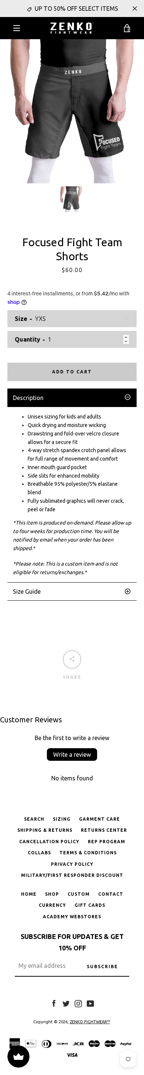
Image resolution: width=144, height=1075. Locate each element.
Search (34, 819)
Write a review (72, 754)
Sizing (62, 819)
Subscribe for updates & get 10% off (72, 942)
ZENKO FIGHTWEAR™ (90, 1022)
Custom (79, 894)
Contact (110, 894)
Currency (52, 905)
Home (29, 894)
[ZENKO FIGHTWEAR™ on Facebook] (54, 1003)
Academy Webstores (72, 916)
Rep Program (106, 841)
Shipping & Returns (44, 830)
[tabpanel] (72, 494)
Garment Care (99, 819)
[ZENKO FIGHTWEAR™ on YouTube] (90, 1003)
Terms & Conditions (88, 852)
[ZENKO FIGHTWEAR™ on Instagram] (78, 1003)
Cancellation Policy (49, 841)
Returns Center (104, 830)
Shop (52, 894)
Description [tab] (28, 397)
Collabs (39, 852)
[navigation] (16, 28)
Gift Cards (90, 905)
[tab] (72, 591)
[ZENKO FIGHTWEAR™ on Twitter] (66, 1003)
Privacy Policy (72, 864)
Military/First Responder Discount (72, 875)
